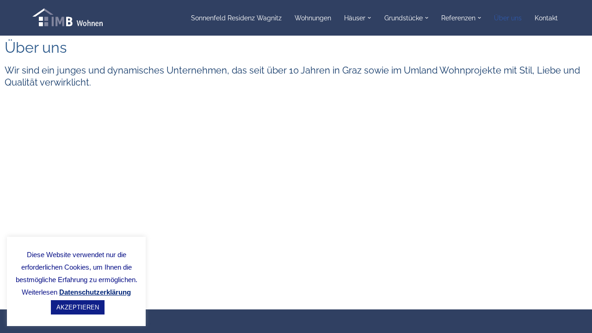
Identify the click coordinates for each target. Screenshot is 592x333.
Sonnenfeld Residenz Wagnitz (236, 18)
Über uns (508, 18)
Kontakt (546, 18)
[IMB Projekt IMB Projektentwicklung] (74, 17)
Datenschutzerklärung (95, 292)
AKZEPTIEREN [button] (77, 307)
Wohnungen (313, 18)
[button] (369, 17)
